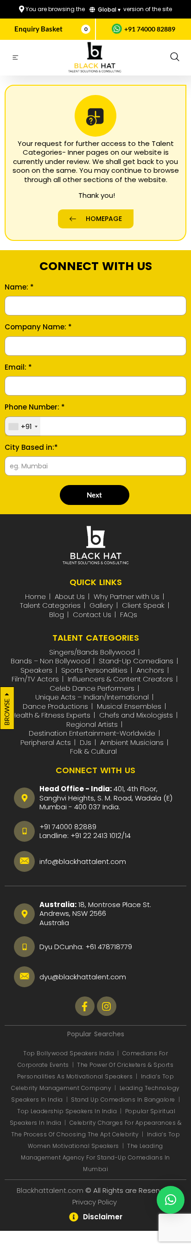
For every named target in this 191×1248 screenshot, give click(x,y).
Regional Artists (92, 724)
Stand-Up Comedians (136, 661)
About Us (70, 596)
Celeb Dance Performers (92, 688)
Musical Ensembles (129, 706)
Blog (56, 614)
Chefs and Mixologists (136, 715)
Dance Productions (55, 706)
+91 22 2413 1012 (95, 835)
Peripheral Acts (45, 742)
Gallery (101, 605)
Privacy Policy (95, 1202)
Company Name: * (38, 327)
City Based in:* (31, 447)
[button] (175, 57)
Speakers (36, 670)
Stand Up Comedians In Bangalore (124, 1099)
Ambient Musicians (132, 742)
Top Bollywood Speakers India (68, 1053)
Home (35, 596)
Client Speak (143, 605)
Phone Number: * (35, 407)
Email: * (18, 367)
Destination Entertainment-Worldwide (92, 733)
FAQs (128, 614)
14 (128, 835)
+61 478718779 (108, 947)
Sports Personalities (94, 670)
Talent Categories (50, 605)
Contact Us (92, 614)
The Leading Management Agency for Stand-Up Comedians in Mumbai (95, 1157)
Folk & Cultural (93, 751)
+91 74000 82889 (149, 29)
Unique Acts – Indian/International (92, 697)
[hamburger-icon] (15, 59)
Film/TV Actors (35, 679)
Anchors (150, 670)
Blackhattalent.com (50, 1190)
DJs (85, 742)
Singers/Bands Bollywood (92, 652)
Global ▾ (108, 9)
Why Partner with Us (126, 596)
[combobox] (22, 426)
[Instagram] (106, 1006)
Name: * (19, 287)
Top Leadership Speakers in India (67, 1111)
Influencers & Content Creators (120, 679)
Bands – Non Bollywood (50, 661)
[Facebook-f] (85, 1006)
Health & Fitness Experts (50, 715)
